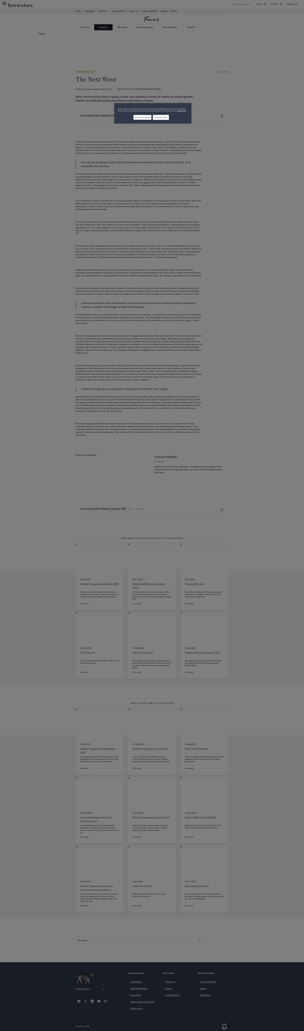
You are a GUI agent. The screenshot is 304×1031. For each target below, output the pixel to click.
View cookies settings (142, 117)
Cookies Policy (181, 111)
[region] (152, 113)
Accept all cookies (160, 117)
